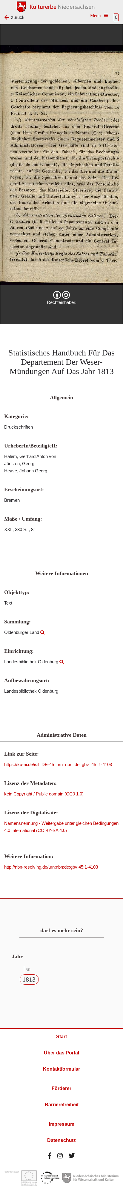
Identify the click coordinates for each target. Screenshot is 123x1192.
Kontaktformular (61, 1069)
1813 (29, 979)
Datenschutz (61, 1140)
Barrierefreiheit (62, 1104)
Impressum (61, 1124)
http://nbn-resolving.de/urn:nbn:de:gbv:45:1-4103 (51, 866)
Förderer (61, 1088)
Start (61, 1036)
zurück (17, 17)
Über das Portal (61, 1052)
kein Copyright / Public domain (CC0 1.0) (44, 793)
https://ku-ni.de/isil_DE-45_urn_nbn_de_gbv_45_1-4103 (58, 764)
